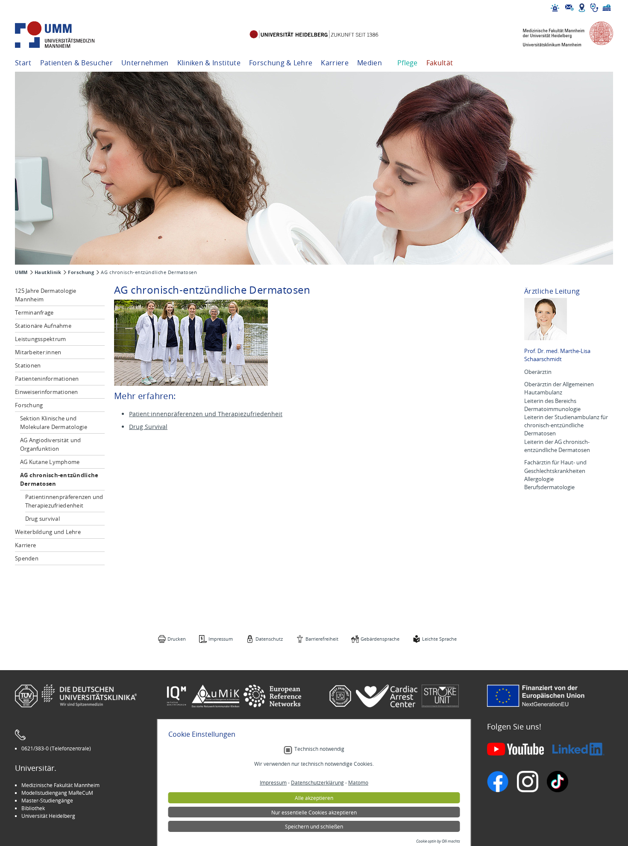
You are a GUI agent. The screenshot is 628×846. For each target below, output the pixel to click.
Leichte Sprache (439, 639)
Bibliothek (33, 808)
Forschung (81, 272)
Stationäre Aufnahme (43, 326)
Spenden (26, 558)
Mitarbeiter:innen (38, 352)
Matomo (358, 782)
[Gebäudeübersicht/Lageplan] (582, 7)
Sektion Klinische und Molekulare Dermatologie (53, 422)
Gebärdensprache (380, 639)
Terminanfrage (34, 312)
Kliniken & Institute (209, 62)
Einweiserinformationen (46, 392)
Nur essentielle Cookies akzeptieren (314, 812)
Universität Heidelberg (48, 815)
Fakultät (439, 62)
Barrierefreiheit (321, 639)
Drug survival (42, 518)
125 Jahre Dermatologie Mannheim (45, 295)
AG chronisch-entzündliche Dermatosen (59, 479)
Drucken (176, 639)
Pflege (407, 62)
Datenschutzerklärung (317, 782)
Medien (369, 62)
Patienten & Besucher (76, 62)
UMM (21, 272)
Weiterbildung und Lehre (48, 532)
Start (23, 62)
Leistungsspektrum (40, 339)
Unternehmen (145, 62)
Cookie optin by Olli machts (438, 841)
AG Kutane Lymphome (50, 462)
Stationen (28, 365)
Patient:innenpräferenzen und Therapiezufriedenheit (205, 414)
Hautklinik (48, 272)
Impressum (220, 639)
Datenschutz (269, 639)
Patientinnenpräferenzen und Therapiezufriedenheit (64, 501)
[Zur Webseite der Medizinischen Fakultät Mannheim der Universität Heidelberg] (562, 35)
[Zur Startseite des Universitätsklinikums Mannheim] (66, 35)
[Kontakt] (569, 7)
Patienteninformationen (47, 378)
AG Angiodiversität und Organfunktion (50, 444)
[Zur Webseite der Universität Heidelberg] (313, 35)
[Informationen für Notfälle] (555, 7)
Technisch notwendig (319, 749)
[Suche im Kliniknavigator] (594, 7)
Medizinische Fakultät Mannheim (60, 785)
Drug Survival (148, 427)
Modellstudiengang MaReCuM (57, 792)
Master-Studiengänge (47, 800)
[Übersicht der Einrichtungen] (606, 7)
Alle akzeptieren (314, 797)
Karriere (335, 62)
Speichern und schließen (314, 826)
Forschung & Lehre (280, 62)
